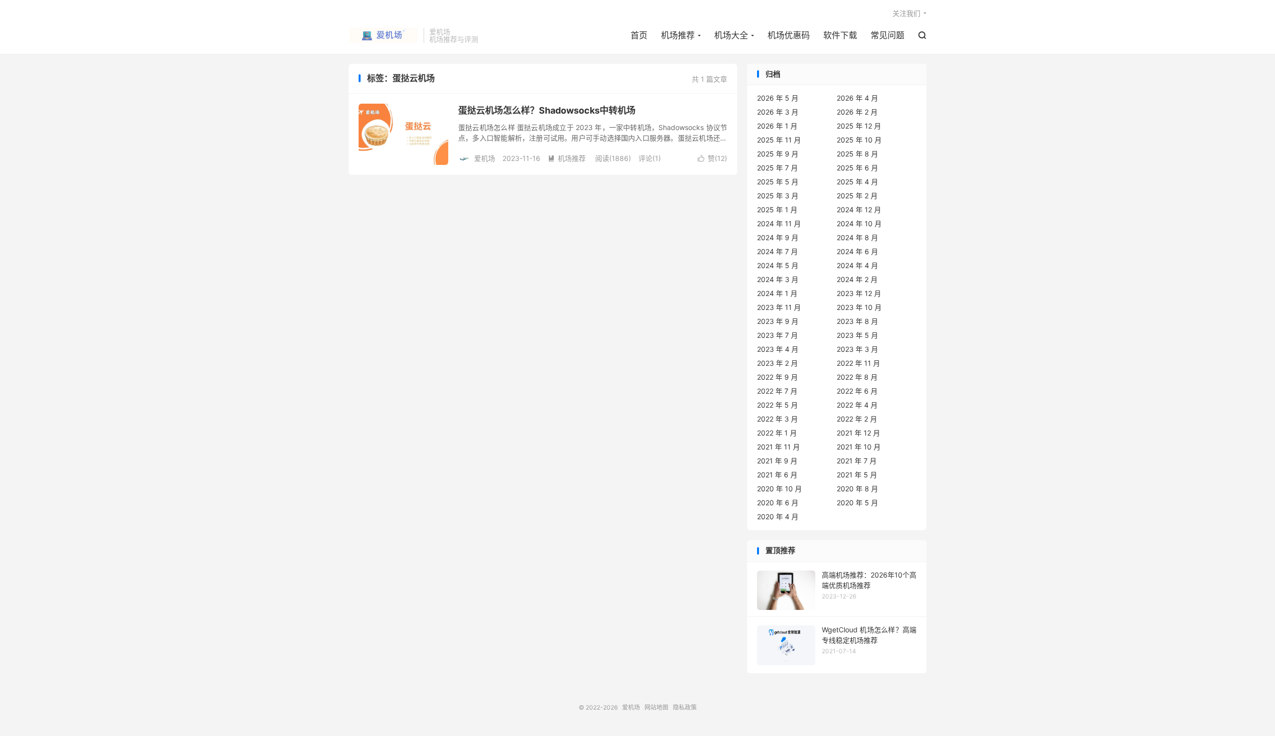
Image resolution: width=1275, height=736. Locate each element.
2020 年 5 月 (857, 502)
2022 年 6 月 (857, 391)
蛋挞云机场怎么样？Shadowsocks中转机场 (547, 110)
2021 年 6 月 (777, 474)
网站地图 (656, 707)
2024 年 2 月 (857, 279)
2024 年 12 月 (859, 209)
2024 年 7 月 (777, 251)
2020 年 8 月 (857, 488)
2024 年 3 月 (777, 279)
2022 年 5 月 (777, 405)
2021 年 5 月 (857, 474)
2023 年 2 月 (777, 363)
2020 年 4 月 (777, 516)
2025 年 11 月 (779, 140)
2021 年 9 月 (777, 460)
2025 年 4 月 (857, 181)
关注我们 (906, 13)
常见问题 (887, 35)
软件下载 (840, 35)
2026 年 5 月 (777, 98)
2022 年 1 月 (777, 433)
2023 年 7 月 (777, 335)
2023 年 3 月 (857, 349)
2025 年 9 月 (777, 153)
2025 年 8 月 (857, 153)
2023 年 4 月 (777, 349)
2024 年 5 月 (777, 265)
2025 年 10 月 (859, 140)
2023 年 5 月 (857, 335)
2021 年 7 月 (857, 460)
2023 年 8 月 (857, 321)
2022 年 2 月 (857, 419)
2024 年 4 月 (857, 265)
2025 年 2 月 (857, 195)
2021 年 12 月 (858, 433)
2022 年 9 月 (777, 377)
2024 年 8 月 (857, 237)
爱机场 (383, 35)
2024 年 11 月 (779, 223)
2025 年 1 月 (777, 209)
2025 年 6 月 (857, 167)
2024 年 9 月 (777, 237)
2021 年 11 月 (778, 446)
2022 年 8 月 (857, 377)
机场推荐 (678, 35)
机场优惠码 (788, 35)
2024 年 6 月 (857, 251)
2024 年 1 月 (777, 293)
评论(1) (649, 158)
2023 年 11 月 (779, 307)
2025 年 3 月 (777, 195)
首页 (639, 35)
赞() (712, 158)
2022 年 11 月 (858, 363)
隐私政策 (685, 707)
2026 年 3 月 (777, 112)
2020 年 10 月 (779, 488)
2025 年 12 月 (859, 126)
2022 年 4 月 (857, 405)
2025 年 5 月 (777, 181)
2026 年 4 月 (857, 98)
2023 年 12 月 (859, 293)
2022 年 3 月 (777, 419)
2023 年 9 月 (777, 321)
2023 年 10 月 (859, 307)
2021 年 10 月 (859, 446)
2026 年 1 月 (777, 126)
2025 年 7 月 (777, 167)
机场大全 (731, 35)
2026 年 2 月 (857, 112)
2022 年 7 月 (777, 391)
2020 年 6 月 (777, 502)
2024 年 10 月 (859, 223)
